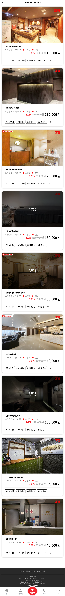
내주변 (32, 593)
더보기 (58, 593)
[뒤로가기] (3, 2)
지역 (44, 593)
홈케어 (20, 593)
